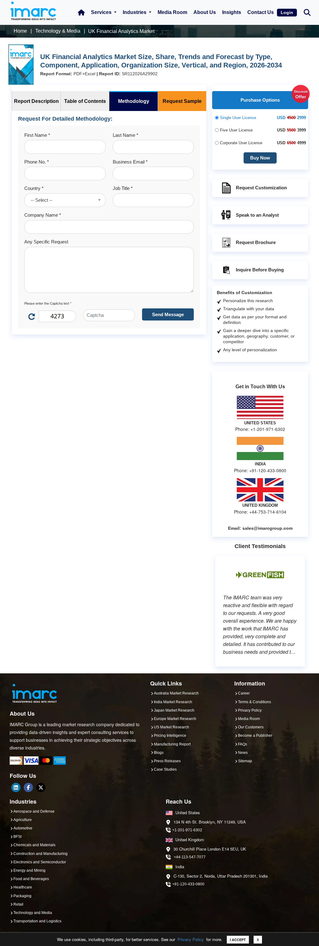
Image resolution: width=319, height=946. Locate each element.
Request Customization (261, 187)
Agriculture (22, 820)
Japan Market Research (174, 710)
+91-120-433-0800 (188, 884)
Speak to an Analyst (257, 215)
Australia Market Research (176, 693)
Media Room (172, 12)
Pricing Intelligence (170, 735)
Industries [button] (135, 12)
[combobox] (65, 200)
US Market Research (171, 727)
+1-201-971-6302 (187, 830)
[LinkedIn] (16, 787)
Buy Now (260, 157)
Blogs (159, 752)
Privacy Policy (191, 939)
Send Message (168, 314)
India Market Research (173, 702)
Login (287, 12)
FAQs (242, 744)
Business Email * (130, 161)
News (243, 752)
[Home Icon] (81, 12)
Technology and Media (32, 913)
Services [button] (102, 12)
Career (244, 693)
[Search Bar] (307, 12)
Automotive (22, 828)
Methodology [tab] (133, 101)
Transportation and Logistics (37, 921)
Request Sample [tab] (182, 101)
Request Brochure (256, 242)
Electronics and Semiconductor (39, 862)
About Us (204, 12)
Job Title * (123, 188)
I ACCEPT (238, 939)
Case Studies (165, 769)
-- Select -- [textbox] (41, 200)
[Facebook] (28, 787)
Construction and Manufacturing (40, 853)
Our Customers (251, 727)
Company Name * (42, 215)
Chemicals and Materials (34, 845)
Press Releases (167, 761)
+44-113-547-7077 (190, 857)
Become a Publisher (255, 735)
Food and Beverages (31, 879)
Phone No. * (36, 161)
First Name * (37, 135)
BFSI (17, 836)
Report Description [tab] (36, 101)
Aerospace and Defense (34, 811)
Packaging (22, 896)
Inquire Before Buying (260, 269)
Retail (18, 904)
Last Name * (125, 135)
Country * (34, 188)
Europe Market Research (175, 719)
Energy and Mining (29, 870)
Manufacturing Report (172, 744)
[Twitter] (40, 787)
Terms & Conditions (254, 702)
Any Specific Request (46, 241)
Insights (231, 12)
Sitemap (245, 761)
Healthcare (22, 887)
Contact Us (260, 12)
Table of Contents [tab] (85, 101)
